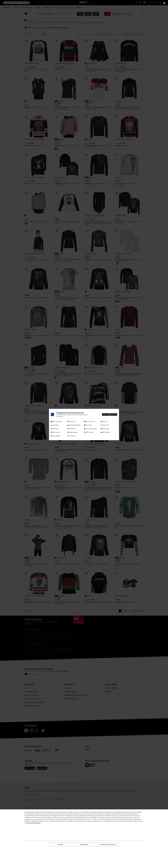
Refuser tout (84, 844)
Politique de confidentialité (34, 823)
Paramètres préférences (108, 844)
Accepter (60, 844)
